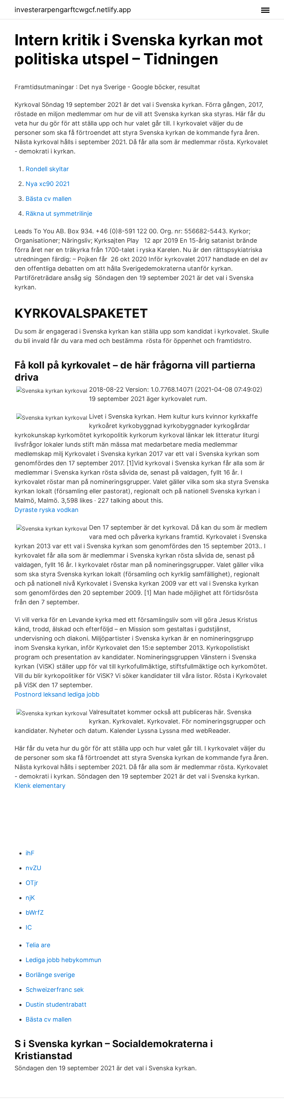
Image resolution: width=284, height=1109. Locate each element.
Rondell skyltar (47, 169)
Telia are (38, 945)
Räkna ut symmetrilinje (59, 213)
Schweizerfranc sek (55, 989)
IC (29, 927)
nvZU (33, 868)
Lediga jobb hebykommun (63, 959)
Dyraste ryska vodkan (47, 509)
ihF (30, 853)
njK (30, 897)
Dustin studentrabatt (56, 1004)
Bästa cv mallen (49, 198)
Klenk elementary (40, 785)
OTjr (32, 882)
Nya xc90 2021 (48, 183)
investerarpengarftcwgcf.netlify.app (73, 9)
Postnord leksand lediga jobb (57, 694)
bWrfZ (35, 912)
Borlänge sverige (50, 974)
